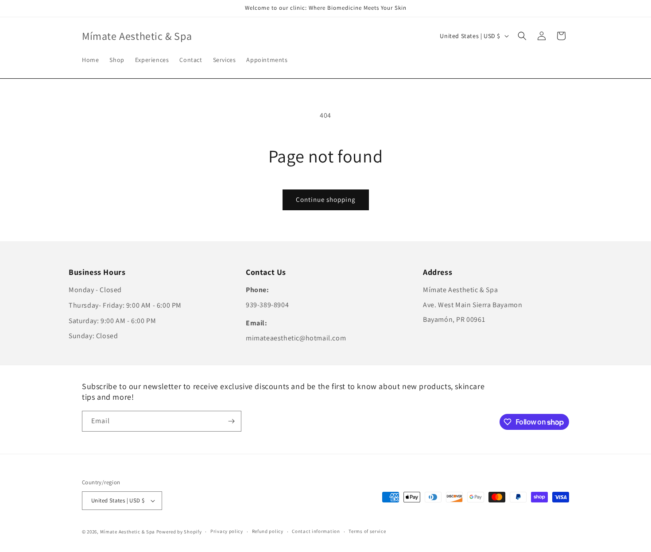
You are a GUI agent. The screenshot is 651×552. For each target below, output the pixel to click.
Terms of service (367, 531)
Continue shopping (326, 199)
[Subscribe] (231, 421)
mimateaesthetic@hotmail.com (296, 338)
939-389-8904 (267, 304)
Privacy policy (226, 531)
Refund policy (267, 531)
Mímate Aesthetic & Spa (127, 532)
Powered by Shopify (179, 532)
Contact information (316, 531)
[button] (522, 36)
